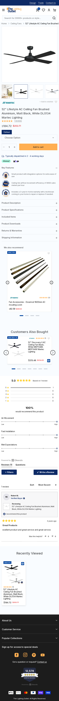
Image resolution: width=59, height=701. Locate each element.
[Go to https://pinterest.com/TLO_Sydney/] (34, 655)
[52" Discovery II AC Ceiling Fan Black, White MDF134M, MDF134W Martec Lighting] (16, 350)
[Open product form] (48, 360)
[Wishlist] (43, 10)
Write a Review (48, 473)
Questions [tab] (20, 465)
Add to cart (38, 147)
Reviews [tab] (6, 465)
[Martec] (9, 103)
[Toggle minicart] (54, 10)
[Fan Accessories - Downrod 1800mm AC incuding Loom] (29, 274)
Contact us (42, 662)
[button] (29, 387)
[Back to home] (14, 9)
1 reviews (18, 121)
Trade (41, 3)
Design (33, 3)
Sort (32, 485)
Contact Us (51, 3)
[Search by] (54, 18)
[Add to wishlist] (48, 253)
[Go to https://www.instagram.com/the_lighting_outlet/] (25, 655)
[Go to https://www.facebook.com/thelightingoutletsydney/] (17, 655)
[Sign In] (49, 10)
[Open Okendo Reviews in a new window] (12, 460)
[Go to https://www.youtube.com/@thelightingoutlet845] (42, 655)
